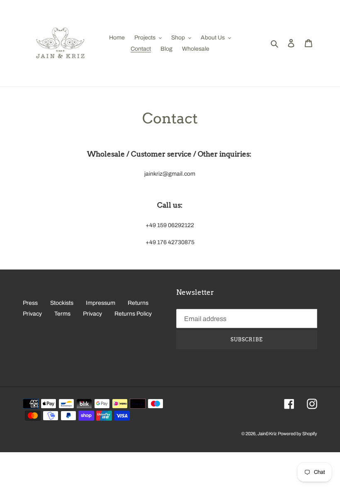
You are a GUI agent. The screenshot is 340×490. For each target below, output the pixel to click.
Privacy (32, 314)
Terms (62, 314)
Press (30, 303)
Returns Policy (133, 314)
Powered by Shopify (297, 433)
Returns (138, 303)
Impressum (100, 303)
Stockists (61, 303)
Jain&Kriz (267, 433)
